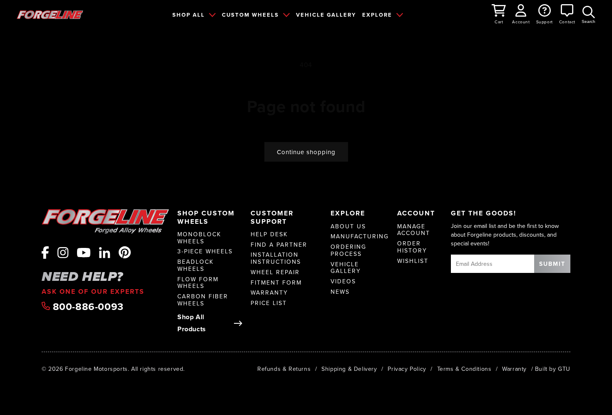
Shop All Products (191, 323)
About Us (348, 226)
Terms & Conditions (464, 369)
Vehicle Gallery (346, 268)
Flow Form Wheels (198, 283)
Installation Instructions (276, 258)
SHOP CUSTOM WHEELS (206, 217)
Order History (412, 247)
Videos (343, 281)
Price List (269, 303)
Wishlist (412, 261)
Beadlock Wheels (195, 265)
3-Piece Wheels (205, 251)
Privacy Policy (407, 369)
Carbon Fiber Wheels (202, 300)
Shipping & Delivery (349, 369)
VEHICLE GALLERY (326, 15)
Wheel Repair (275, 272)
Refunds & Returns (284, 369)
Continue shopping (306, 152)
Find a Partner (279, 244)
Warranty (269, 292)
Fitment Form (276, 282)
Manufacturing (360, 236)
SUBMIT (552, 264)
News (340, 291)
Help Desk (269, 234)
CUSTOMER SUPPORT (272, 217)
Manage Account (413, 230)
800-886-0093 (87, 307)
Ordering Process (348, 250)
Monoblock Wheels (199, 238)
